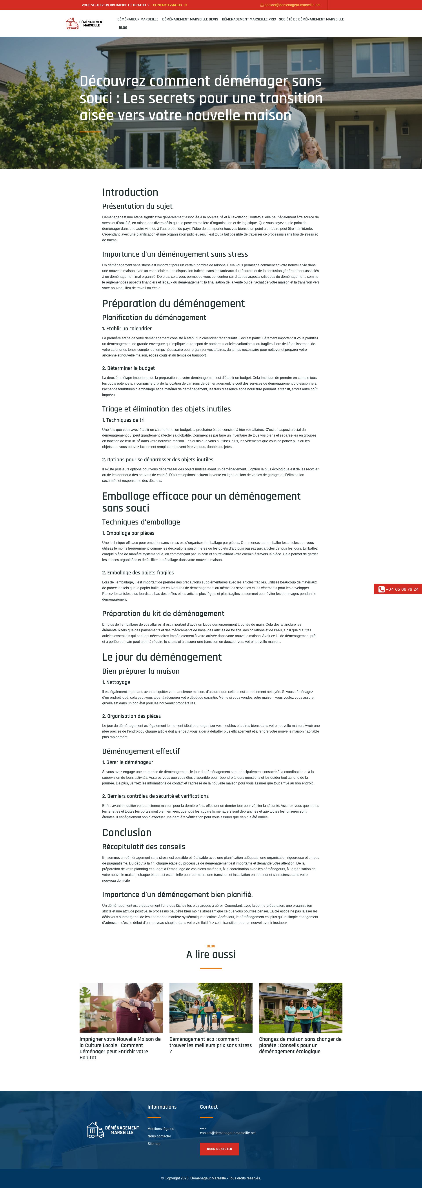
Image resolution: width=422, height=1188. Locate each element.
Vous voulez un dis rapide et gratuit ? (115, 5)
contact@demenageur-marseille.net (228, 1133)
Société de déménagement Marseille (311, 19)
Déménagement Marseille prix (249, 19)
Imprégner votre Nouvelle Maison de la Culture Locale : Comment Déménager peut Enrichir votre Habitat (120, 1048)
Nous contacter (159, 1136)
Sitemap (153, 1144)
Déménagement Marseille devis (190, 19)
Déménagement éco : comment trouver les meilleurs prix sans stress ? (210, 1045)
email (203, 1128)
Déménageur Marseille (138, 19)
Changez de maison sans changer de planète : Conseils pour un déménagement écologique (300, 1045)
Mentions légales (160, 1129)
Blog (123, 27)
